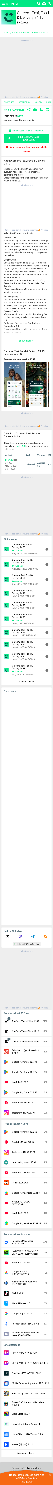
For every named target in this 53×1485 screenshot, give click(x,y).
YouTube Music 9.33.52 (23, 1102)
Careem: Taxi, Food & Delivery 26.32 (22, 561)
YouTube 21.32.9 (20, 1213)
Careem (24, 22)
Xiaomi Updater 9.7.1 (22, 1303)
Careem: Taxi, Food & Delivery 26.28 (22, 592)
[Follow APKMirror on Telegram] (33, 937)
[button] (29, 110)
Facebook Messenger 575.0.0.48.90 (22, 1242)
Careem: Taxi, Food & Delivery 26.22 (22, 643)
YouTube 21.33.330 (21, 1262)
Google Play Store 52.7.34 (24, 1062)
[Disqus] (26, 809)
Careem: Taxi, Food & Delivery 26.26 (22, 616)
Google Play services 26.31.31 (26, 1193)
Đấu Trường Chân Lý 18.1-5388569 (28, 1393)
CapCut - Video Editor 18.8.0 (25, 1021)
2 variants (19, 620)
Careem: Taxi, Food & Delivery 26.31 (22, 576)
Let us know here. (33, 1468)
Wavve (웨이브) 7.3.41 (22, 1444)
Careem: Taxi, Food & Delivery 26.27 (22, 604)
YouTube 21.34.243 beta (23, 1172)
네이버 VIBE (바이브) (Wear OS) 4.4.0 (30, 1363)
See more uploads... (26, 681)
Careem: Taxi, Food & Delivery (26, 32)
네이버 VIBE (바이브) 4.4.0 (25, 1352)
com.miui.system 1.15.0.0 (24, 1162)
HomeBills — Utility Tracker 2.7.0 (27, 1434)
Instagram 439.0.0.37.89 (23, 1112)
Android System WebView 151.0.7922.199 (24, 1283)
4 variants (19, 581)
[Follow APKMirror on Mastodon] (20, 937)
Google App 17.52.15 (22, 1313)
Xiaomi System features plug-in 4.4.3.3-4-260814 (26, 1334)
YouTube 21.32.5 (20, 1082)
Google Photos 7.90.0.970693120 (20, 1273)
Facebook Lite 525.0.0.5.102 (25, 1323)
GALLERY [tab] (38, 102)
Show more (25, 340)
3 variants (19, 550)
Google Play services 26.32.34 (26, 1223)
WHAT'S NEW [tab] (9, 102)
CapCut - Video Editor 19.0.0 (25, 1041)
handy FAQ (20, 446)
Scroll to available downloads (28, 138)
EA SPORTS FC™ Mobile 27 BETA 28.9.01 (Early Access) (25, 1252)
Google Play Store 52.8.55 (24, 1092)
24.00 (20, 116)
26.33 (32, 359)
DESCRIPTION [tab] (24, 102)
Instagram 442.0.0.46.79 (23, 1152)
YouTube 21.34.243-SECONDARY (21, 1203)
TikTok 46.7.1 (18, 1293)
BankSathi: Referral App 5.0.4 (26, 1424)
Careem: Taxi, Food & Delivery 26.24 (22, 631)
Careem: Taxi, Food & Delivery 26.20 (22, 655)
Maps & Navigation (14, 110)
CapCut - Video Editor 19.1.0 (25, 1031)
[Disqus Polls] (27, 732)
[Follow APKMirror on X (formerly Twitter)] (8, 937)
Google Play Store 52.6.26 (24, 1072)
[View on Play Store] (35, 110)
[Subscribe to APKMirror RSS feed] (45, 937)
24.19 (10, 460)
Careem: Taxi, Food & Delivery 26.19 (22, 667)
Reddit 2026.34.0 (20, 1182)
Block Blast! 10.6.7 (21, 1414)
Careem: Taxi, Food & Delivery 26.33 (22, 546)
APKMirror (12, 3)
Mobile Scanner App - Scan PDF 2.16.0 (30, 1383)
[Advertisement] (26, 68)
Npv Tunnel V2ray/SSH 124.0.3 (26, 1373)
